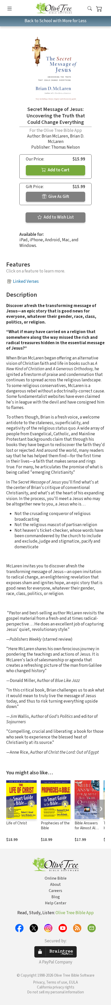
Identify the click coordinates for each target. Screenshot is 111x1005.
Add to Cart (58, 170)
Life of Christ (16, 823)
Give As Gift (58, 197)
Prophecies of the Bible (55, 826)
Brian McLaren (55, 136)
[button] (90, 9)
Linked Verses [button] (26, 281)
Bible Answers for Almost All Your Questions (87, 828)
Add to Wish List (58, 217)
